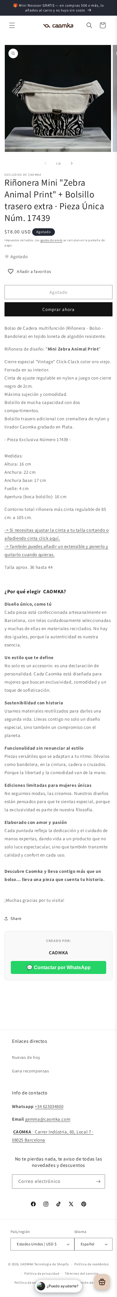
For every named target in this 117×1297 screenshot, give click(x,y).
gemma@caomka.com (47, 1119)
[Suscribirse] (98, 1181)
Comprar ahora (58, 309)
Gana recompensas (30, 1071)
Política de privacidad (41, 1273)
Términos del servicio (81, 1273)
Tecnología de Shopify (51, 1264)
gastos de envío (51, 240)
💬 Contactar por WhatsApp (59, 967)
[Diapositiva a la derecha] (71, 163)
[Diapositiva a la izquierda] (45, 163)
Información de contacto (88, 1282)
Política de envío (27, 1282)
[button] (12, 25)
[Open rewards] (102, 1282)
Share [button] (16, 918)
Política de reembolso (91, 1264)
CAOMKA (26, 1264)
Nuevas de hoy (26, 1057)
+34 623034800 (49, 1106)
